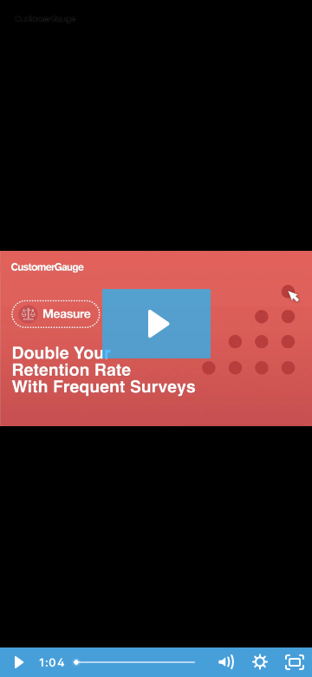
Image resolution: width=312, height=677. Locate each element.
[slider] (137, 662)
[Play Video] (17, 662)
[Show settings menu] (260, 662)
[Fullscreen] (294, 662)
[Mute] (225, 662)
